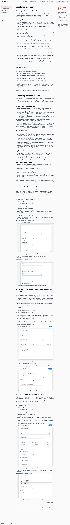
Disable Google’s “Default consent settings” (5, 18)
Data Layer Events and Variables (62, 8)
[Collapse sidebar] (11, 523)
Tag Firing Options (61, 18)
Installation (44, 1)
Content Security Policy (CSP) (6, 14)
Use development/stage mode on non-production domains (63, 25)
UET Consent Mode (4, 20)
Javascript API (3, 10)
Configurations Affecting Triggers (62, 16)
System (3, 523)
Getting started (24, 1)
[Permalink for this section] (40, 11)
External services (4, 12)
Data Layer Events (61, 9)
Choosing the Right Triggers (63, 20)
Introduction (3, 4)
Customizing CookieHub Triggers (62, 13)
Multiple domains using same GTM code (63, 27)
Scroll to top (59, 30)
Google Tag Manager (5, 6)
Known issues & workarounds (6, 15)
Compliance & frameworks (32, 1)
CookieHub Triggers (61, 17)
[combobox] (62, 2)
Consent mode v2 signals (5, 8)
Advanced (52, 1)
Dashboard (48, 1)
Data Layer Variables (61, 11)
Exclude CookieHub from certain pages (63, 22)
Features (39, 1)
